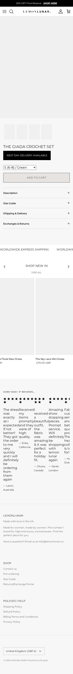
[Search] (13, 11)
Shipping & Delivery (15, 213)
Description (10, 192)
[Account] (59, 11)
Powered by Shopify (37, 660)
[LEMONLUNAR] (36, 11)
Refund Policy (11, 611)
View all (36, 272)
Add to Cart (36, 177)
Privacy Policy (11, 621)
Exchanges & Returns (16, 223)
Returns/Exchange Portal (18, 584)
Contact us (10, 568)
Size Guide (9, 203)
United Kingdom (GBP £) (21, 651)
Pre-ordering (11, 573)
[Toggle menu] (4, 11)
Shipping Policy (12, 606)
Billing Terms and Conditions (20, 616)
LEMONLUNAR (18, 660)
